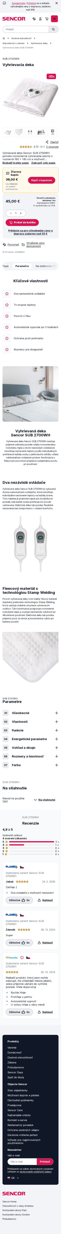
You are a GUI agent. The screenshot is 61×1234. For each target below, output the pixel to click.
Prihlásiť (45, 1161)
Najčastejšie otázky (19, 1115)
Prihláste (31, 3)
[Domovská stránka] (4, 38)
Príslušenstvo (16, 1067)
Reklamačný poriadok (20, 1125)
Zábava (12, 1062)
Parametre (22, 266)
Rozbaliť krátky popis (16, 162)
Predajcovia (14, 1105)
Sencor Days (15, 1072)
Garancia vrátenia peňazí (23, 1135)
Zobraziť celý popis (43, 162)
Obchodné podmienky (21, 1100)
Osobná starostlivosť (21, 38)
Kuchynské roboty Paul (14, 1210)
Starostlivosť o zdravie (13, 43)
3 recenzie (52, 146)
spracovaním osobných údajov (36, 1171)
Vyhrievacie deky (39, 43)
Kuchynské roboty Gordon (16, 1214)
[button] (22, 222)
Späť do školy (16, 1077)
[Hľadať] (53, 29)
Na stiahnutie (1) (46, 266)
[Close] (56, 3)
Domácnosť (14, 1052)
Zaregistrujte (18, 3)
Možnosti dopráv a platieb (23, 1095)
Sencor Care (15, 1110)
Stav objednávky (18, 1090)
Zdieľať (54, 142)
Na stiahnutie (46, 799)
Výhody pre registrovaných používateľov (24, 1141)
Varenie (12, 1047)
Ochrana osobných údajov (23, 1130)
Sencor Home (9, 1201)
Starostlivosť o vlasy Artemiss (18, 1206)
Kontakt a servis (17, 1120)
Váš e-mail (14, 1155)
